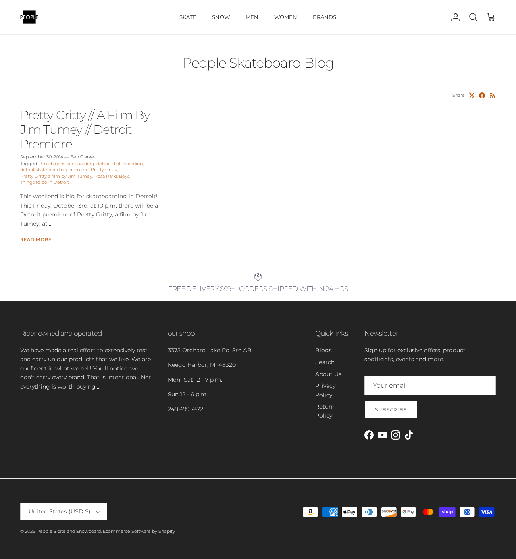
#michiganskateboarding (66, 163)
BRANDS (324, 17)
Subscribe (391, 410)
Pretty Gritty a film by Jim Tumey (56, 176)
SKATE (187, 17)
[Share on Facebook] (482, 95)
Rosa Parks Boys (111, 176)
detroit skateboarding (119, 163)
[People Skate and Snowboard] (29, 17)
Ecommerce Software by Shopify (139, 531)
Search (325, 362)
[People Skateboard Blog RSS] (493, 95)
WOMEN (285, 17)
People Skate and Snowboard (69, 531)
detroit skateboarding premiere (54, 169)
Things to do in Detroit (44, 182)
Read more (36, 239)
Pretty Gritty (104, 169)
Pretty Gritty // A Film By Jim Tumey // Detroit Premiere (85, 130)
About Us (328, 374)
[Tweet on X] (472, 95)
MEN (252, 17)
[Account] (453, 17)
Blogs (323, 350)
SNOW (221, 17)
